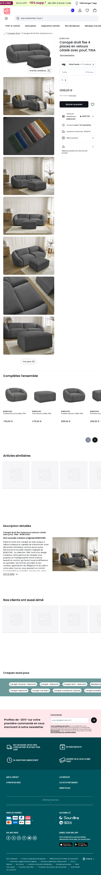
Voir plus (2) (29, 361)
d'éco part (72, 96)
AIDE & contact (12, 777)
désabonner (55, 731)
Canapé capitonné (18, 690)
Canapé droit (13, 33)
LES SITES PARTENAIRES (68, 782)
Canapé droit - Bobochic (75, 684)
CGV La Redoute (11, 859)
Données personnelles (63, 864)
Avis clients (20, 864)
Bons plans (30, 26)
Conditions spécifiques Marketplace (33, 859)
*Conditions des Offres (26, 867)
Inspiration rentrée (50, 26)
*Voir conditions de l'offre (59, 726)
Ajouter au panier (74, 104)
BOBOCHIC (65, 38)
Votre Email (56, 715)
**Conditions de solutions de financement (52, 867)
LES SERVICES (64, 777)
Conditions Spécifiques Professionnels (54, 862)
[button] (95, 10)
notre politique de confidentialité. (63, 732)
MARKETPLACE (64, 788)
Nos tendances (72, 26)
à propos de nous (13, 782)
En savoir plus (84, 839)
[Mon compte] (80, 10)
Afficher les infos (50, 800)
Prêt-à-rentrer (13, 26)
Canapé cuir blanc (40, 690)
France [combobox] (89, 859)
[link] (78, 116)
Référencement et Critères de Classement (64, 859)
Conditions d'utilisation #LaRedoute (40, 864)
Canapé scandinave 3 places (67, 690)
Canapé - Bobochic (50, 684)
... (4, 33)
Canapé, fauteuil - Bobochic (23, 684)
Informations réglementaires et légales (23, 862)
